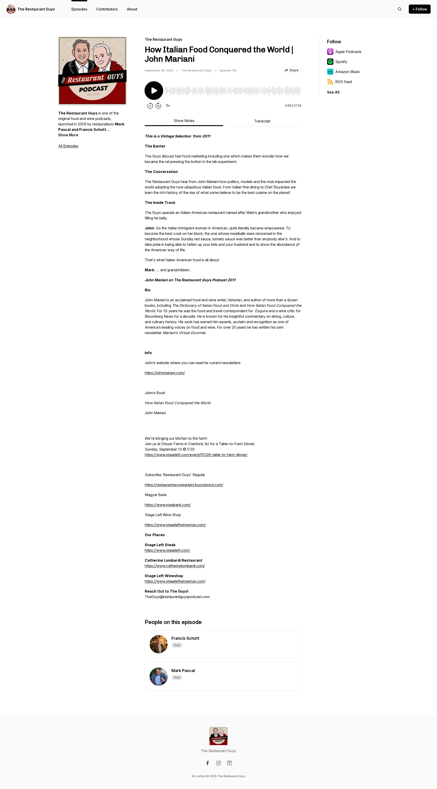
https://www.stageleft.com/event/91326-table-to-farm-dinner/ (196, 454)
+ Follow (419, 9)
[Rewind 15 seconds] (150, 105)
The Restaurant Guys (36, 9)
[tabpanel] (223, 368)
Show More (68, 135)
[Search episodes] (399, 9)
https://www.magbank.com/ (168, 504)
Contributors (107, 9)
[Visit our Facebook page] (207, 763)
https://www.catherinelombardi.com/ (175, 565)
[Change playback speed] (168, 105)
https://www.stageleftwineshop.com (174, 581)
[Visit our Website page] (229, 763)
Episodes (79, 9)
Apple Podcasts (348, 51)
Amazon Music (347, 71)
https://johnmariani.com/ (165, 372)
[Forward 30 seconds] (158, 105)
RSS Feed (343, 81)
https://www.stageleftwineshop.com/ (175, 525)
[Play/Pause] (154, 90)
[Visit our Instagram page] (218, 763)
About (132, 9)
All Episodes (68, 146)
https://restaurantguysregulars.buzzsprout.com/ (184, 484)
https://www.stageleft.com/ (167, 550)
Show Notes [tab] (184, 120)
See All (333, 92)
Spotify (341, 61)
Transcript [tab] (262, 121)
